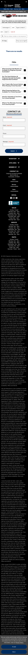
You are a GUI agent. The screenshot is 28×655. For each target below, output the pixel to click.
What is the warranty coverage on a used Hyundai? (12, 103)
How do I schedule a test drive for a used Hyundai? (12, 97)
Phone (4, 133)
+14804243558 (14, 181)
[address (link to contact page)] (1, 1)
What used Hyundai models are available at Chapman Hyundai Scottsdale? (12, 70)
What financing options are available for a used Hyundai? (11, 91)
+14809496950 (14, 191)
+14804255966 (14, 186)
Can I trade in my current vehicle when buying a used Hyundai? (12, 84)
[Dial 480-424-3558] (5, 1)
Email (7, 125)
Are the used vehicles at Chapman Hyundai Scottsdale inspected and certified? (11, 78)
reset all (13, 32)
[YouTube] (16, 198)
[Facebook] (11, 198)
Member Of (13, 167)
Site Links (13, 163)
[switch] (26, 1)
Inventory (13, 158)
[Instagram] (14, 198)
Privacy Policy (20, 642)
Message (8, 141)
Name (7, 117)
